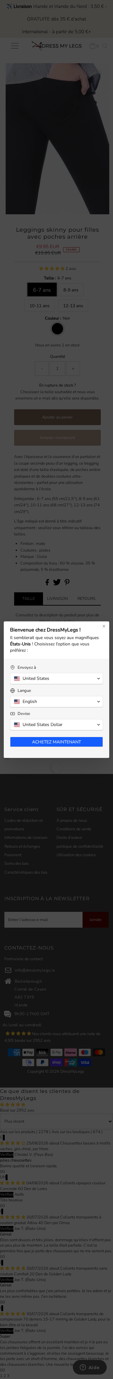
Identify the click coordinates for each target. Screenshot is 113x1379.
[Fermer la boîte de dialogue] (104, 626)
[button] (56, 678)
